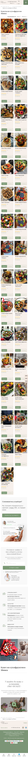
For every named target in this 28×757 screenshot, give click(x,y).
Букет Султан (4, 175)
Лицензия (22, 732)
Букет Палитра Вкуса (6, 229)
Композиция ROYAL (20, 256)
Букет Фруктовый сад (20, 119)
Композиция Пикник (7, 91)
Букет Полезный (5, 342)
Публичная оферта (8, 732)
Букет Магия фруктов (20, 342)
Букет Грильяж (5, 202)
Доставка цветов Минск (6, 717)
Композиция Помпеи (21, 202)
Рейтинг (24, 16)
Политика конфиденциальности (14, 733)
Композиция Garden (6, 313)
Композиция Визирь (20, 148)
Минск (11, 3)
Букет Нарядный (19, 175)
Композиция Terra (6, 369)
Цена (18, 16)
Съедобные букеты (16, 6)
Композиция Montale (20, 229)
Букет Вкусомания (6, 148)
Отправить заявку (14, 567)
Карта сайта (4, 727)
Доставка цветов (5, 6)
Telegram (4, 44)
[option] (20, 3)
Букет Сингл (18, 454)
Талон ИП (16, 732)
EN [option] (18, 3)
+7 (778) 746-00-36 (12, 1)
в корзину (10, 44)
